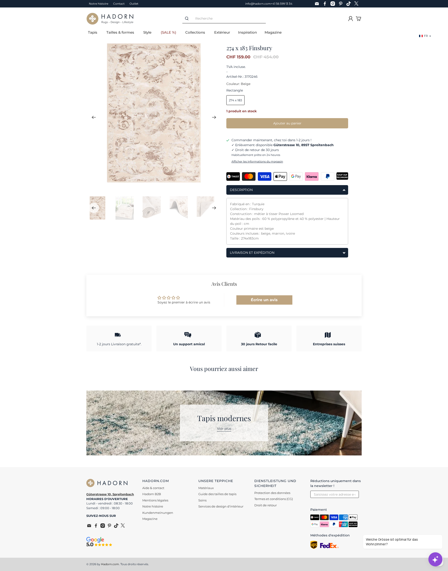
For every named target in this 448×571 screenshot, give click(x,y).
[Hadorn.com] (110, 19)
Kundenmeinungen (157, 513)
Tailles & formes (120, 32)
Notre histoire (98, 3)
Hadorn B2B (151, 494)
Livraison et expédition (252, 252)
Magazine (273, 32)
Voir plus (224, 429)
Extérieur (222, 32)
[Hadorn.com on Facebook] (326, 4)
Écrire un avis (264, 300)
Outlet (134, 3)
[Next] (214, 117)
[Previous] (94, 117)
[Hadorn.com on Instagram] (334, 4)
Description (241, 190)
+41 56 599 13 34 (281, 3)
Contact (119, 3)
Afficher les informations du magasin (257, 161)
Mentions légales (155, 500)
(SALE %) (168, 32)
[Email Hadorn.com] (318, 4)
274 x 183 (235, 100)
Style (147, 32)
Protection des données (272, 493)
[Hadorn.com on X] (358, 4)
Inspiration (247, 32)
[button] (425, 36)
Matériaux (206, 488)
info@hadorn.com (258, 3)
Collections (195, 32)
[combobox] (228, 18)
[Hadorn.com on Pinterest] (342, 4)
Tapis (92, 32)
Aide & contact (153, 488)
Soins (202, 500)
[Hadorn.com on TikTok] (350, 4)
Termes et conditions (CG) (273, 499)
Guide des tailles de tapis (217, 494)
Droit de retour (265, 505)
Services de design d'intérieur (220, 506)
